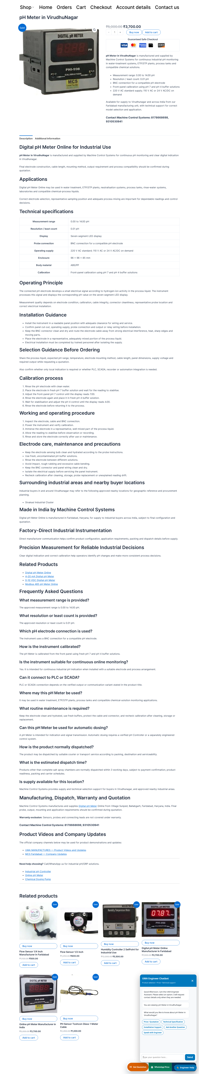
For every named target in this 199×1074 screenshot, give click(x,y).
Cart (81, 7)
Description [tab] (26, 138)
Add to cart (151, 32)
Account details (133, 7)
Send (190, 1057)
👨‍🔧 (185, 1067)
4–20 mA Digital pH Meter (39, 576)
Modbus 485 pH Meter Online (41, 584)
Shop (25, 7)
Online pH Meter (34, 875)
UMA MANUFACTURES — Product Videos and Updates (55, 850)
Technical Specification (173, 1022)
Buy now (134, 32)
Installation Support (152, 1027)
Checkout (101, 7)
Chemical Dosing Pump (38, 879)
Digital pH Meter (88, 806)
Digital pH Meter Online (38, 572)
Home (45, 7)
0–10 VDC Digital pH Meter (40, 580)
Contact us (167, 7)
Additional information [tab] (47, 138)
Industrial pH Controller (38, 871)
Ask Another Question (175, 1027)
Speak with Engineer (153, 1032)
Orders (64, 7)
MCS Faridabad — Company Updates (46, 854)
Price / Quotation (151, 1022)
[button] (94, 29)
